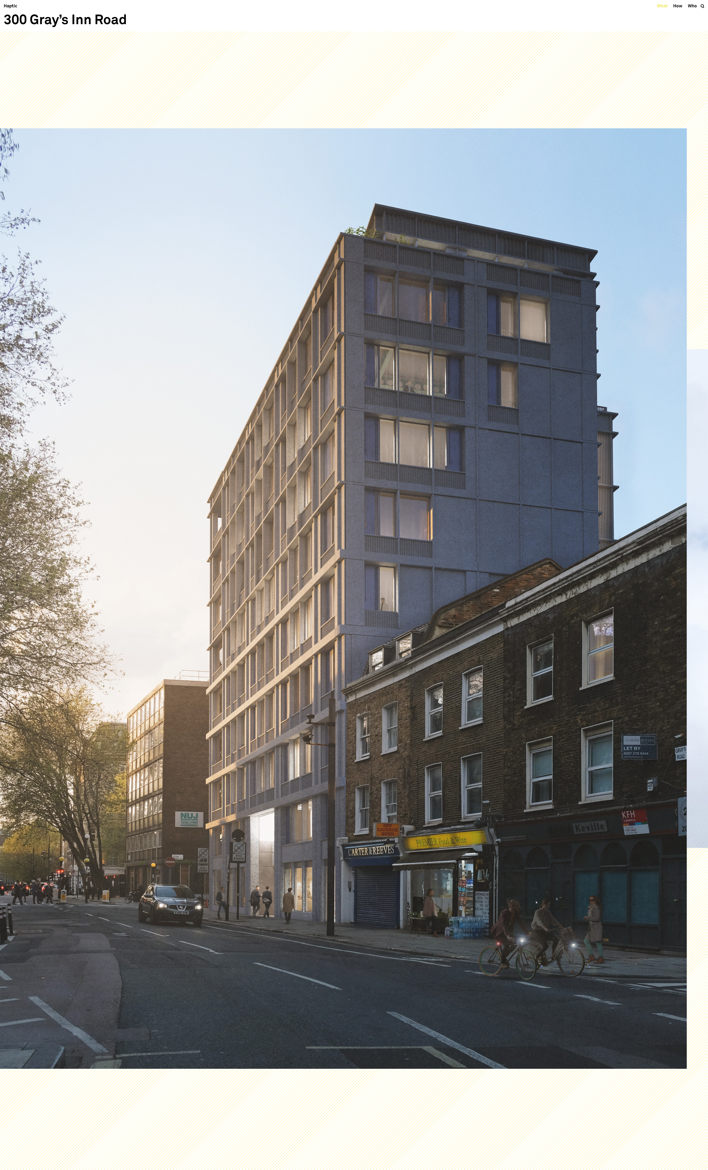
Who (692, 6)
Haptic (10, 6)
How (677, 6)
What (662, 6)
